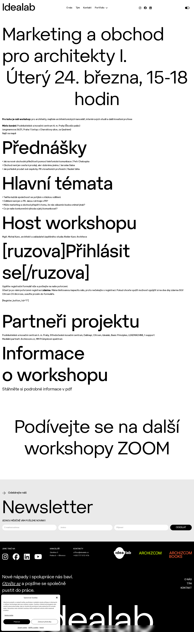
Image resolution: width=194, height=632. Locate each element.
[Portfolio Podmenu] (107, 8)
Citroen (97, 335)
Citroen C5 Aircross (12, 294)
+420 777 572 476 (81, 555)
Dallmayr (88, 335)
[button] (57, 597)
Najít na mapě (9, 133)
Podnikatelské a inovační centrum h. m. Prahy (25, 335)
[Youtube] (38, 556)
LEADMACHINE (135, 335)
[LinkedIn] (150, 8)
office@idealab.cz (81, 552)
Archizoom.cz (28, 339)
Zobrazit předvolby (44, 622)
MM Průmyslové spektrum (49, 339)
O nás (69, 8)
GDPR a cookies (33, 627)
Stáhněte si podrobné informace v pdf (37, 389)
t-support (149, 335)
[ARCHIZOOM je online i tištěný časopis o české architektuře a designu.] (150, 553)
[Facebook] (145, 8)
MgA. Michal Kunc (11, 237)
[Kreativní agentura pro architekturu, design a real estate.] (122, 553)
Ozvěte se (11, 584)
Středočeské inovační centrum (66, 335)
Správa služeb (8, 615)
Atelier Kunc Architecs (75, 237)
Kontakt (87, 8)
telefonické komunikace (59, 162)
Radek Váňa (74, 169)
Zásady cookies (22, 627)
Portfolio (99, 8)
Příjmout (17, 622)
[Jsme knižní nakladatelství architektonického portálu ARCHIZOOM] (180, 553)
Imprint (42, 627)
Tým (78, 8)
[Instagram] (140, 8)
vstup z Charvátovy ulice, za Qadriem (51, 130)
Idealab (18, 8)
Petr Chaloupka (81, 162)
